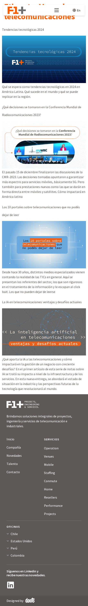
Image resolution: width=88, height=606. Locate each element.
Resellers (50, 497)
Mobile (49, 464)
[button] (44, 535)
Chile (14, 534)
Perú (14, 548)
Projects (50, 514)
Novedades (14, 455)
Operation (51, 448)
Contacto (13, 472)
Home (48, 489)
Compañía (14, 447)
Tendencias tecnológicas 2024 (23, 29)
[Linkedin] (10, 585)
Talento (12, 464)
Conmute (50, 481)
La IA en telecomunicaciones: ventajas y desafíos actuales (42, 302)
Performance (53, 505)
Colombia (17, 555)
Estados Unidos (21, 541)
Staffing (49, 473)
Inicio (10, 439)
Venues (49, 456)
